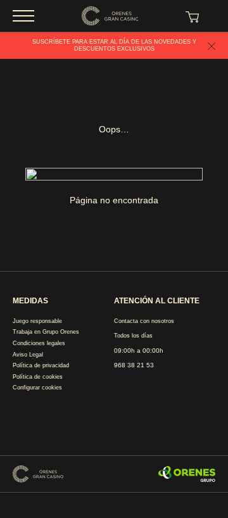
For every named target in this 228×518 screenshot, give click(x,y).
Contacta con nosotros (144, 321)
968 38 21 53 (134, 365)
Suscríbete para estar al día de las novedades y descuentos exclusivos (114, 45)
